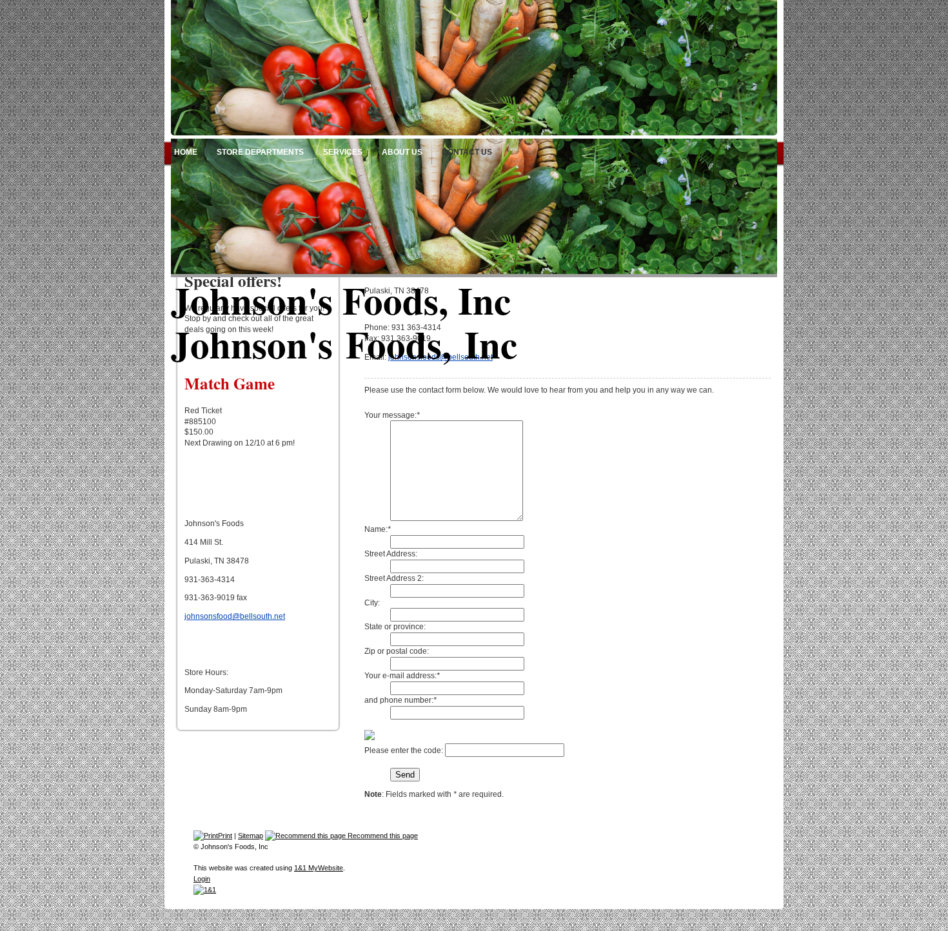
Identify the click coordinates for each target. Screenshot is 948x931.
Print (225, 835)
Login (201, 879)
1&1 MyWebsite (318, 868)
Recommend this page (382, 835)
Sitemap (250, 835)
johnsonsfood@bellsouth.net (234, 616)
